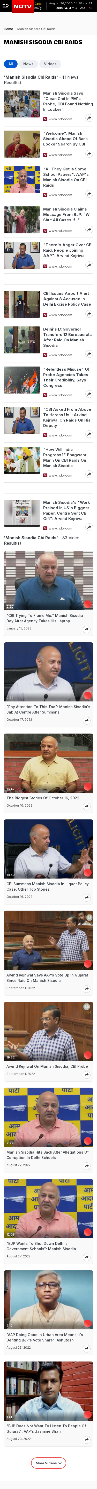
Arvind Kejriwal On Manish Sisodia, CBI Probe (47, 1066)
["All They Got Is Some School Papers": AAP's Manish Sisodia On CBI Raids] (22, 182)
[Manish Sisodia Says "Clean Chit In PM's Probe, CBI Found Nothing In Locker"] (22, 106)
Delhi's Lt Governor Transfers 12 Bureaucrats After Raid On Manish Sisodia (67, 337)
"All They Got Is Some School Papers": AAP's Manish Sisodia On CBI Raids (66, 177)
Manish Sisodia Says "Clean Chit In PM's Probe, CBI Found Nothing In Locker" (68, 101)
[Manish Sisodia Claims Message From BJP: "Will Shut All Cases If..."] (22, 219)
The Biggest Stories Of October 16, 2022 (42, 798)
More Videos (46, 1463)
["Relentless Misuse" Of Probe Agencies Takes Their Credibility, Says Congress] (22, 382)
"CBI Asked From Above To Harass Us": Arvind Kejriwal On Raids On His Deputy (67, 417)
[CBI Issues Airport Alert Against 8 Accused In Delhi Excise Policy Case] (22, 304)
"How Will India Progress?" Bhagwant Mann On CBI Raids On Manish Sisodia (64, 457)
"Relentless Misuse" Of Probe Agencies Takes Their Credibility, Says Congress (66, 377)
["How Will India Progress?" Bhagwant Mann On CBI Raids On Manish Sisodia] (22, 462)
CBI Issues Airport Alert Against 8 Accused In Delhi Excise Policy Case (67, 299)
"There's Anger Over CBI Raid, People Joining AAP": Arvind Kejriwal (68, 250)
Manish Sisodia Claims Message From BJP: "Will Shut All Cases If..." (68, 214)
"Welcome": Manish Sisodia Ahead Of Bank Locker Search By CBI (65, 139)
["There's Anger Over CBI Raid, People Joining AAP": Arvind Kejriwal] (22, 255)
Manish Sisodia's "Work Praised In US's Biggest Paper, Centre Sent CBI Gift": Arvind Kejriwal (66, 510)
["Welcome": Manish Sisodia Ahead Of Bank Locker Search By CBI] (22, 144)
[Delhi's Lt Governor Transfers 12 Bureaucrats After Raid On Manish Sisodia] (22, 342)
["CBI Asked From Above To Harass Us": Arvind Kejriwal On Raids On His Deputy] (22, 422)
